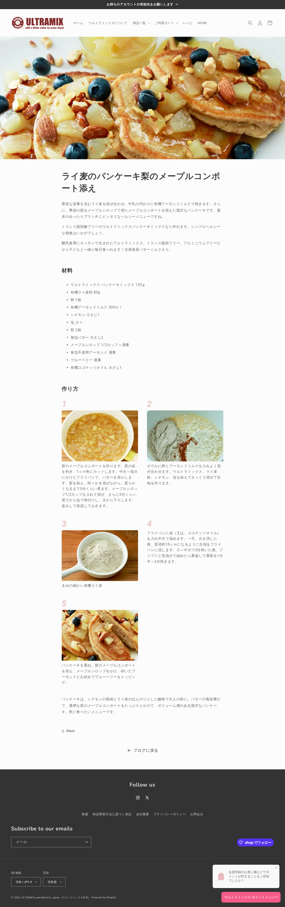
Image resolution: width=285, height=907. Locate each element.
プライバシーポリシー (169, 814)
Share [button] (70, 731)
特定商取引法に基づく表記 (112, 814)
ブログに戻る (145, 750)
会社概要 (142, 814)
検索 (85, 814)
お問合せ (196, 814)
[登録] (86, 842)
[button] (141, 23)
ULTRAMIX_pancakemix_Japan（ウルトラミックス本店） (56, 897)
